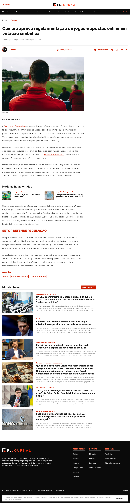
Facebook (76, 458)
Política (16, 12)
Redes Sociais (79, 449)
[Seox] (125, 490)
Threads (76, 472)
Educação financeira (82, 12)
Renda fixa (108, 454)
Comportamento (54, 12)
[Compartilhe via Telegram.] (121, 49)
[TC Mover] (4, 49)
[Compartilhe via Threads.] (117, 49)
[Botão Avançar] (126, 12)
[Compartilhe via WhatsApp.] (101, 49)
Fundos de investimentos (102, 12)
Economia (40, 12)
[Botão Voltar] (123, 12)
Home (4, 20)
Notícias (93, 449)
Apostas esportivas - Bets (19, 276)
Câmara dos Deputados (38, 276)
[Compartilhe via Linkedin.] (126, 49)
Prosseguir (119, 498)
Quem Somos (60, 490)
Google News (78, 468)
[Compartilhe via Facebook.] (112, 49)
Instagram (76, 463)
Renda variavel (110, 458)
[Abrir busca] (126, 4)
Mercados (5, 12)
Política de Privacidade (45, 490)
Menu (7, 5)
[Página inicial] (16, 450)
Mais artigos (87, 287)
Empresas (28, 12)
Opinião (67, 12)
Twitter (75, 454)
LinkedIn (76, 477)
